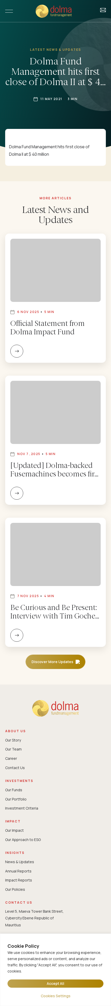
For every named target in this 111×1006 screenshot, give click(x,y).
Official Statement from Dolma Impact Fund (47, 328)
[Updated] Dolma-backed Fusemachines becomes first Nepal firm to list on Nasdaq (55, 471)
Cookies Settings (55, 995)
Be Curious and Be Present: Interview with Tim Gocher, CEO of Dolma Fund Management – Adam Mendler (54, 613)
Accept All (55, 983)
